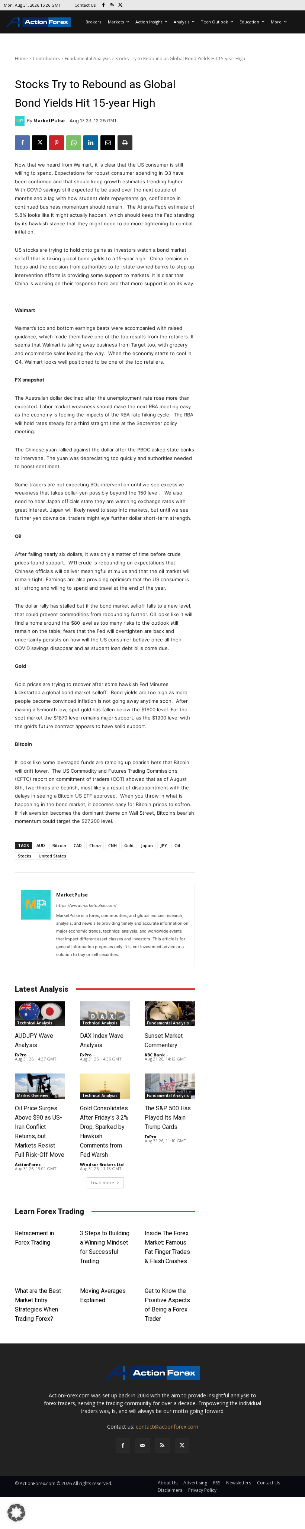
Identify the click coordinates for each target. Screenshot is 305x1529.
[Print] (125, 142)
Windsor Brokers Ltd (102, 1164)
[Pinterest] (56, 142)
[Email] (107, 142)
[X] (120, 5)
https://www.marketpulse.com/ (86, 905)
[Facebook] (103, 5)
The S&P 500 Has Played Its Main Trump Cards (168, 1117)
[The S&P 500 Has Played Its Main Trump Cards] (170, 1085)
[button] (16, 1512)
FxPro (20, 1055)
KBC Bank (155, 1055)
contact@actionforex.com (167, 1426)
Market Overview (32, 1095)
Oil (177, 845)
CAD (78, 845)
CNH (112, 845)
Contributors (46, 58)
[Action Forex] (38, 21)
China (95, 845)
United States (52, 856)
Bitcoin (59, 845)
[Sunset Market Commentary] (170, 1013)
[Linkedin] (90, 142)
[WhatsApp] (73, 142)
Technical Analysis (34, 1023)
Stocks (24, 856)
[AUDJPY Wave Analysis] (40, 1013)
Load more (102, 1182)
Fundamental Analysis (87, 58)
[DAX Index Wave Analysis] (105, 1013)
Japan (147, 845)
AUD (40, 845)
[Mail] (142, 1445)
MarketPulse (49, 120)
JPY (163, 845)
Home (21, 58)
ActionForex (28, 1164)
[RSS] (112, 5)
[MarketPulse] (21, 121)
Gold (129, 845)
